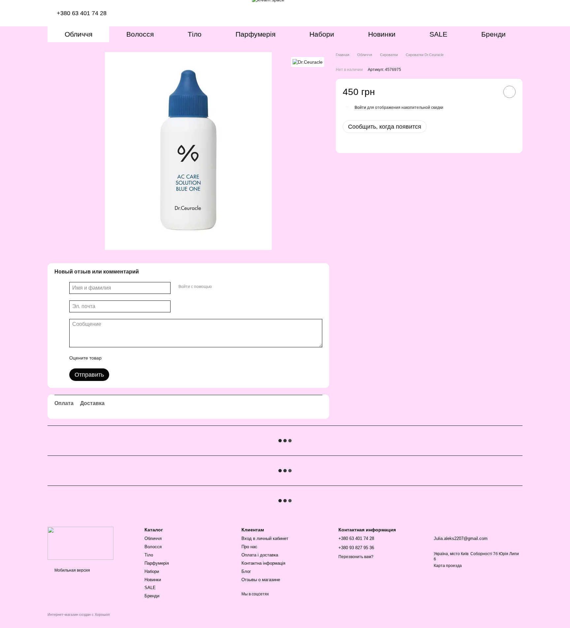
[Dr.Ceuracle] (307, 62)
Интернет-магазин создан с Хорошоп (79, 614)
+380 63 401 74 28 (82, 13)
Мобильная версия (71, 570)
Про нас (249, 546)
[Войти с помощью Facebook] (219, 287)
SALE (438, 34)
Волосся (140, 34)
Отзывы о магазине (260, 579)
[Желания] (489, 13)
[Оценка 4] (144, 358)
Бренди (493, 34)
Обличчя (78, 34)
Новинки (382, 34)
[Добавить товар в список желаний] (509, 92)
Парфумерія (255, 34)
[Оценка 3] (133, 358)
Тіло (195, 34)
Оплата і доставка (259, 554)
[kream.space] (80, 543)
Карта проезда (448, 565)
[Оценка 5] (154, 358)
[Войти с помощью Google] (230, 287)
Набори (321, 34)
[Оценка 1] (112, 358)
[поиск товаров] (472, 13)
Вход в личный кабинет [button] (264, 538)
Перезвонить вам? (355, 556)
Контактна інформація (263, 563)
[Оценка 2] (123, 358)
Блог (246, 571)
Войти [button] (360, 107)
